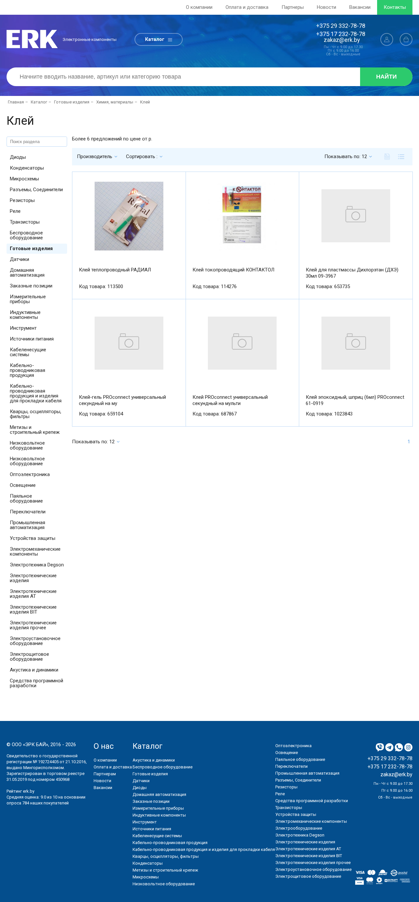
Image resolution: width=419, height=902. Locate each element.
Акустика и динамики (34, 670)
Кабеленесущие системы (28, 352)
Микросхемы (24, 179)
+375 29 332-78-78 (340, 25)
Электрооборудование (298, 828)
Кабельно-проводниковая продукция (27, 370)
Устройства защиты (32, 538)
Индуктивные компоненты (25, 314)
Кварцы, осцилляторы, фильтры (35, 414)
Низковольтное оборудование (27, 445)
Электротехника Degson (37, 565)
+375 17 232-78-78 (340, 33)
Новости (326, 7)
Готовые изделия (31, 248)
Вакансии (360, 7)
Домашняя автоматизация (27, 272)
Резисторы (22, 200)
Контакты (395, 7)
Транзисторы (25, 222)
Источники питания (32, 339)
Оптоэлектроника (30, 474)
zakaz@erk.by (342, 39)
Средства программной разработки (36, 683)
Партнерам (105, 773)
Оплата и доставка (247, 7)
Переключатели (28, 512)
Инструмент (23, 328)
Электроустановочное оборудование (35, 640)
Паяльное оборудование (26, 498)
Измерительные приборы (28, 299)
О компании (199, 7)
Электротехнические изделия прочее (33, 625)
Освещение (23, 485)
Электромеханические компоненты (35, 551)
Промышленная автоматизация (27, 525)
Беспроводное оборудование (26, 235)
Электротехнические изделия (33, 578)
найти (386, 76)
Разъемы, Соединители (36, 190)
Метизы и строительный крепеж (35, 429)
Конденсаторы (27, 168)
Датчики (19, 259)
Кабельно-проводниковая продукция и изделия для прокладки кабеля (36, 393)
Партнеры (293, 7)
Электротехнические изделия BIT (33, 609)
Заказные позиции (31, 286)
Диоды (18, 157)
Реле (15, 211)
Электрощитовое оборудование (29, 656)
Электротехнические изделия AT (33, 593)
